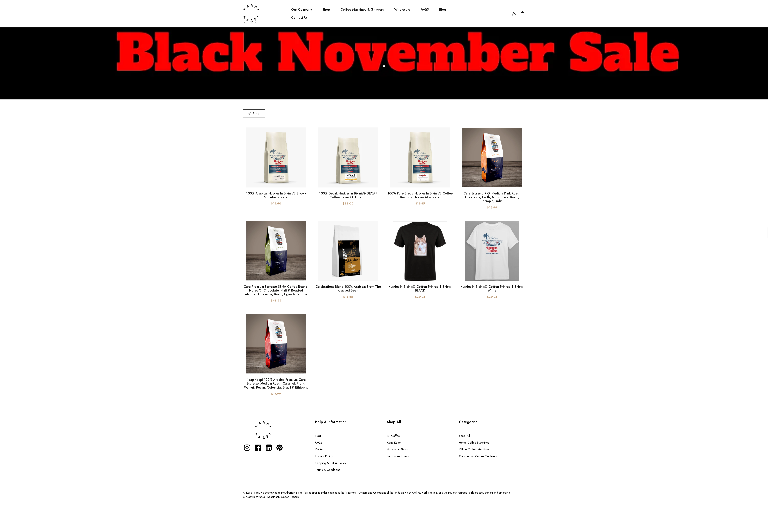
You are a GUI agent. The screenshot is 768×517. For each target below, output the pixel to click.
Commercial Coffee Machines (478, 456)
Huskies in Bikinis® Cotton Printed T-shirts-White (492, 288)
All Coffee (393, 436)
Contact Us (299, 17)
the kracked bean (398, 456)
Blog (442, 9)
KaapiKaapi (394, 442)
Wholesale (402, 9)
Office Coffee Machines (474, 449)
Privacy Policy (324, 456)
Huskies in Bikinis (397, 449)
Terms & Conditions (327, 470)
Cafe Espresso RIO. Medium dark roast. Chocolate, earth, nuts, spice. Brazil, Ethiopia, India (492, 197)
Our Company (301, 9)
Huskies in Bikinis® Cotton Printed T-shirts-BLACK (420, 288)
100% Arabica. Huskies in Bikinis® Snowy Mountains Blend (276, 195)
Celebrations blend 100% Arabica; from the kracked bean (348, 288)
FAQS (425, 9)
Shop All (464, 436)
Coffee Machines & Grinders (362, 9)
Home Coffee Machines (474, 442)
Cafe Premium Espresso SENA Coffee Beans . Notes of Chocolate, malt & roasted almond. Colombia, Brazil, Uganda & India (276, 290)
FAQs (318, 442)
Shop (326, 9)
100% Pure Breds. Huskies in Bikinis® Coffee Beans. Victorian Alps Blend (420, 195)
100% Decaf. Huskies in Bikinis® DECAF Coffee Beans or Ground (348, 195)
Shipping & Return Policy (330, 463)
